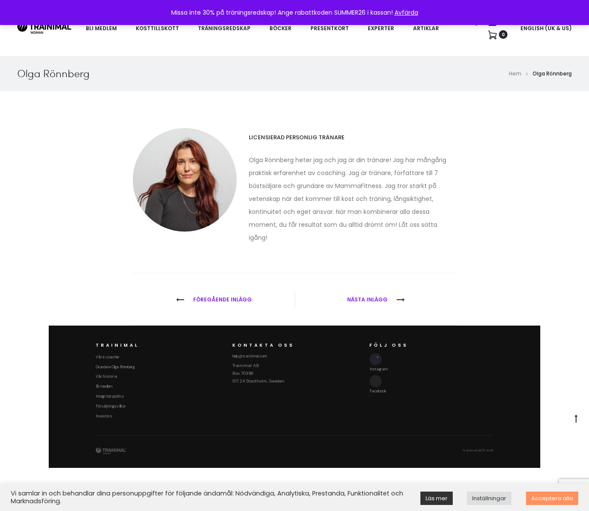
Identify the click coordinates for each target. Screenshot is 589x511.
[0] (492, 34)
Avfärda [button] (406, 12)
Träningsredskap (224, 28)
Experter (381, 28)
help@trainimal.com (249, 356)
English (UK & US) (546, 28)
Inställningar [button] (489, 498)
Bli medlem (101, 28)
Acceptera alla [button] (552, 498)
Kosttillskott (157, 28)
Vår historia (106, 376)
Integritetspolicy (110, 396)
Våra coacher (107, 357)
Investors (104, 416)
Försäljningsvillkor (111, 406)
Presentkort (329, 28)
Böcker (280, 28)
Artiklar (426, 28)
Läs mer (437, 498)
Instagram (379, 369)
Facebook (378, 391)
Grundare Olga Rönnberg (115, 367)
